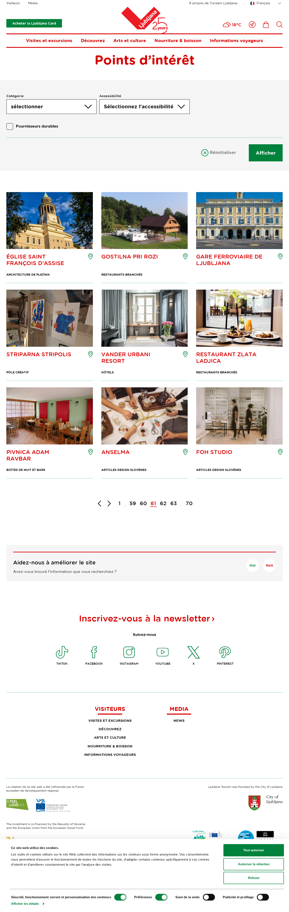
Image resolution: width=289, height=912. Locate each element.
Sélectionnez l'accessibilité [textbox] (138, 106)
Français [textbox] (263, 3)
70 (189, 503)
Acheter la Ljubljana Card (34, 23)
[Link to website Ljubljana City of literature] (256, 838)
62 (163, 503)
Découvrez (93, 40)
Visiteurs (13, 3)
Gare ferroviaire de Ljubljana (229, 259)
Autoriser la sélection (254, 864)
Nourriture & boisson (177, 40)
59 (132, 503)
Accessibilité (110, 96)
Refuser (254, 878)
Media (33, 3)
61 (153, 503)
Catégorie (15, 96)
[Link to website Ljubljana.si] (265, 802)
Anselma (115, 452)
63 (173, 503)
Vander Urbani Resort (125, 357)
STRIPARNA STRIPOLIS (38, 354)
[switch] (161, 897)
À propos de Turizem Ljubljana (213, 3)
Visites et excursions (49, 40)
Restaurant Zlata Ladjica (226, 357)
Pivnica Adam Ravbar (27, 455)
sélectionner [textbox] (27, 106)
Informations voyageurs (236, 40)
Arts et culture (129, 40)
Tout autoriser (253, 850)
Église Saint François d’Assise (35, 259)
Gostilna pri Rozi (129, 256)
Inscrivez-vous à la (144, 618)
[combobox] (266, 3)
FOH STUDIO (214, 452)
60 (143, 503)
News (178, 720)
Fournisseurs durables (37, 126)
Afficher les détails (25, 903)
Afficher (266, 152)
